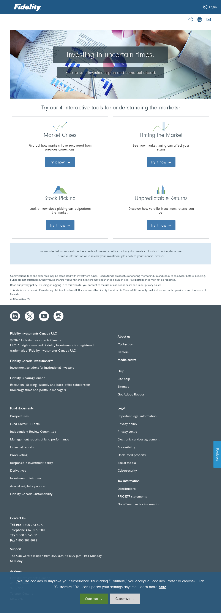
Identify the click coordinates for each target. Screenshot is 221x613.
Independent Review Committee (33, 432)
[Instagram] (58, 316)
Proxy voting (18, 455)
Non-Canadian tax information (139, 504)
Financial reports (22, 447)
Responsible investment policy (31, 463)
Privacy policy (127, 424)
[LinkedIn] (15, 316)
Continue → (94, 599)
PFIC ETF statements (132, 496)
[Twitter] (30, 316)
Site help (124, 379)
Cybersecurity (127, 470)
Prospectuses (19, 416)
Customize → (125, 599)
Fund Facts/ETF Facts (24, 424)
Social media (127, 463)
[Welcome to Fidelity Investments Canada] (27, 7)
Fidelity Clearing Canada (27, 378)
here (162, 587)
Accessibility (126, 447)
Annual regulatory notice (27, 486)
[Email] (209, 19)
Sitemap (123, 387)
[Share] (190, 19)
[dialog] (110, 592)
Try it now (57, 162)
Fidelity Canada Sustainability (31, 494)
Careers (123, 352)
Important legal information (137, 416)
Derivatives (18, 470)
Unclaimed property (132, 455)
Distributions (127, 489)
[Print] (199, 19)
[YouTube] (44, 316)
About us (124, 336)
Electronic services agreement (138, 439)
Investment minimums (25, 478)
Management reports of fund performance (39, 439)
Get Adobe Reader (131, 394)
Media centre (127, 360)
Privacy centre (127, 432)
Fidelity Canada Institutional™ (31, 361)
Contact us (125, 344)
